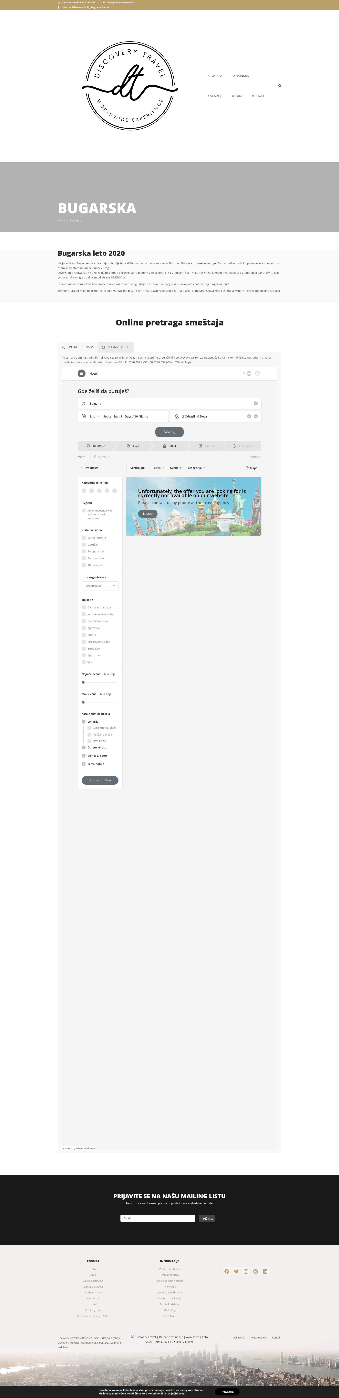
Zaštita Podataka (169, 1304)
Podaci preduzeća (169, 1269)
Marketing (170, 1310)
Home (61, 220)
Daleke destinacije (93, 1280)
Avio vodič (170, 1286)
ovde (181, 1393)
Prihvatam (227, 1392)
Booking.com (93, 1310)
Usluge (237, 96)
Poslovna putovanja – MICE (93, 1316)
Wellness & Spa (93, 1292)
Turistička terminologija (169, 1280)
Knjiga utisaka (259, 1337)
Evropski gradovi (93, 1286)
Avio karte (93, 1298)
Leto (93, 1269)
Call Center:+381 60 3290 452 (78, 2)
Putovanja (214, 76)
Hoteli (93, 1304)
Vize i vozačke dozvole (169, 1292)
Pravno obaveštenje (169, 1298)
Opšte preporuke (169, 1275)
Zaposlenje (169, 1316)
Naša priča (239, 1337)
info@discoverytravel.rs (121, 2)
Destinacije (215, 96)
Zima (93, 1275)
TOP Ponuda (240, 76)
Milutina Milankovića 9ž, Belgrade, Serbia (85, 7)
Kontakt (258, 96)
